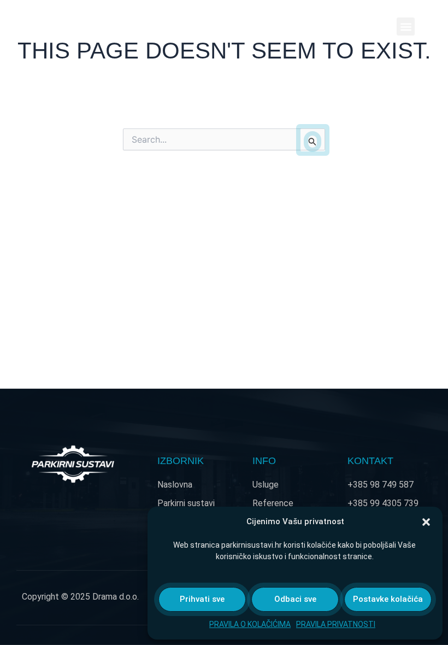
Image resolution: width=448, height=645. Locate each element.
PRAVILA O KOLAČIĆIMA (250, 624)
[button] (426, 522)
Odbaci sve (295, 599)
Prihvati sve (202, 599)
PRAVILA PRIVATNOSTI (335, 624)
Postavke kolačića (388, 599)
